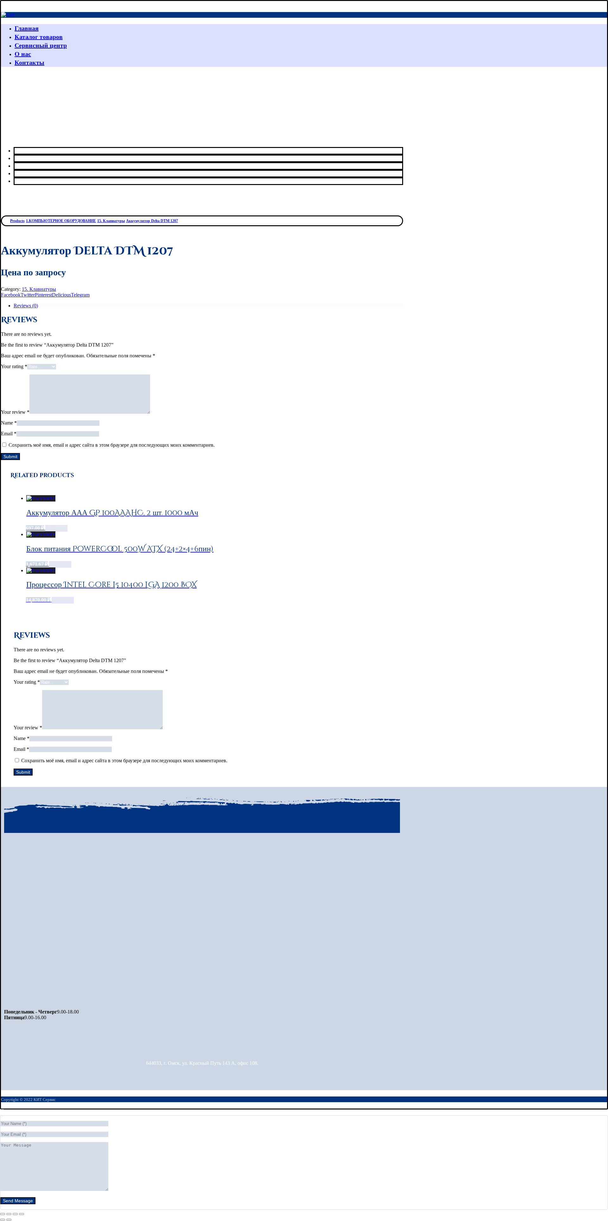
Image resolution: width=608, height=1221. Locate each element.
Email (8, 433)
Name (9, 422)
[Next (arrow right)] (8, 1220)
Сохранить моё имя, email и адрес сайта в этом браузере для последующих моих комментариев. (112, 445)
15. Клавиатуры (39, 289)
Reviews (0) (26, 305)
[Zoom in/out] (21, 1214)
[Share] (8, 1214)
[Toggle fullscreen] (15, 1214)
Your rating (14, 366)
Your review (15, 412)
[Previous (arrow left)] (2, 1220)
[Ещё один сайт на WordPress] (8, 14)
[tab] (208, 306)
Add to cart (56, 528)
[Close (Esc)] (2, 1214)
